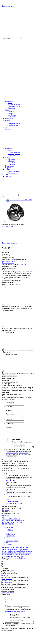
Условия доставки (14, 106)
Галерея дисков (13, 125)
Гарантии (11, 108)
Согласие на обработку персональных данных (15, 555)
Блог (6, 127)
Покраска (8, 120)
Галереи (7, 122)
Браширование (17, 320)
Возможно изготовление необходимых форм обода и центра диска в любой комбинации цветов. (16, 277)
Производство (9, 118)
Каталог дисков (11, 480)
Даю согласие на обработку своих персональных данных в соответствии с (19, 451)
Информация (9, 101)
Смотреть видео (7, 226)
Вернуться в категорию (10, 243)
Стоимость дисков (14, 104)
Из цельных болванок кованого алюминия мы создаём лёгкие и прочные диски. (18, 272)
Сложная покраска (18, 364)
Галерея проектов (14, 124)
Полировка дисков (17, 298)
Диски (7, 110)
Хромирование (17, 342)
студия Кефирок (20, 558)
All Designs (12, 115)
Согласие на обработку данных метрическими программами (16, 553)
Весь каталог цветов (9, 261)
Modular (11, 113)
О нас (10, 103)
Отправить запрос (8, 263)
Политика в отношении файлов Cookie (15, 550)
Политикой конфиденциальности (17, 453)
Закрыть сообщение (7, 593)
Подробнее (5, 510)
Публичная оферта (14, 549)
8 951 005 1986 (21, 264)
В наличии (12, 117)
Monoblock (11, 111)
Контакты (8, 129)
